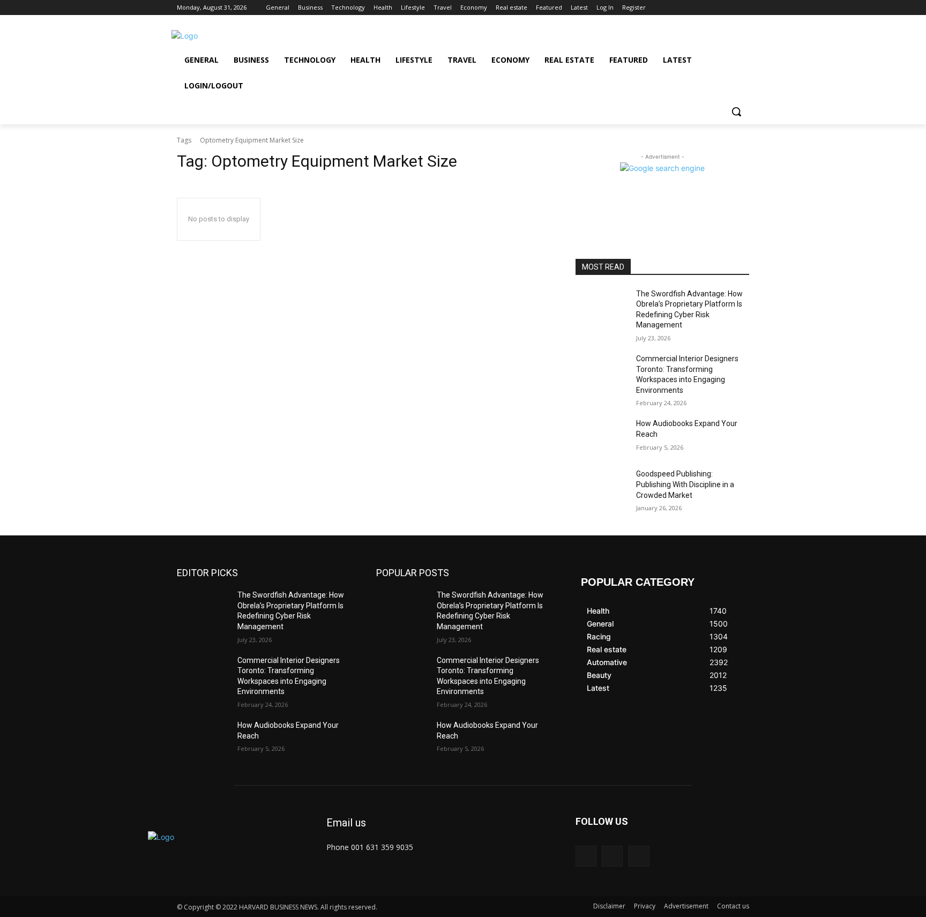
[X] (728, 8)
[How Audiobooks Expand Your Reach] (602, 437)
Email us (346, 822)
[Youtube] (743, 8)
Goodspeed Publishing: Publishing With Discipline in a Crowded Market (685, 484)
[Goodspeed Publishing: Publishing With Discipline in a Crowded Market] (602, 487)
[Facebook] (713, 8)
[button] (736, 111)
